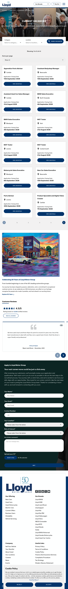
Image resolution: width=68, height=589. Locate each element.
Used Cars (8, 502)
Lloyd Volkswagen (41, 516)
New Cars (8, 499)
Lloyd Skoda (39, 527)
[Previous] (57, 355)
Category (7, 40)
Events (7, 563)
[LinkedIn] (42, 492)
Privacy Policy (39, 546)
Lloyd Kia (38, 510)
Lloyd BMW (39, 499)
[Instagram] (39, 492)
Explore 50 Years (7, 294)
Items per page (7, 56)
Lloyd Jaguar (39, 507)
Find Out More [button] (33, 580)
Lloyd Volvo (39, 518)
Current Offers (10, 510)
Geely (37, 529)
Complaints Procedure (42, 557)
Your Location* (9, 420)
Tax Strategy (39, 560)
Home (4, 10)
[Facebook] (36, 492)
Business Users (10, 513)
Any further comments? (11, 437)
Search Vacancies (56, 41)
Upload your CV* (10, 454)
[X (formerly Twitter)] (45, 492)
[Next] (63, 355)
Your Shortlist (9, 549)
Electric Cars (9, 507)
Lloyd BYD (38, 524)
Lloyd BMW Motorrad (42, 532)
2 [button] (28, 222)
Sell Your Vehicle (10, 546)
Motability (8, 516)
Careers (12, 10)
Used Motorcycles (11, 505)
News (7, 560)
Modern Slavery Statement (44, 563)
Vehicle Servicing (11, 518)
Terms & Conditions (41, 549)
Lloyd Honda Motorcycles (43, 535)
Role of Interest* (9, 429)
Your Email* (8, 401)
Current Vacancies (25, 10)
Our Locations (10, 554)
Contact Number (10, 411)
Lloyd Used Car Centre (42, 538)
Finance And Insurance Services (45, 554)
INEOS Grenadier (41, 521)
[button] (19, 584)
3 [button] (39, 222)
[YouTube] (49, 492)
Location (28, 40)
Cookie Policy (39, 552)
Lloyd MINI (38, 502)
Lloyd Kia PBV (39, 513)
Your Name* (8, 391)
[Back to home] (6, 4)
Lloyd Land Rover (41, 505)
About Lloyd (9, 552)
